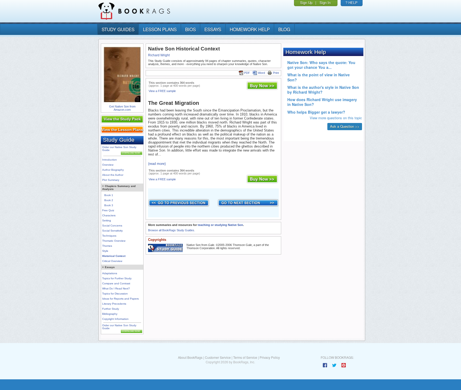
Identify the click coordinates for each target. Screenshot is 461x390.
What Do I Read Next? (116, 288)
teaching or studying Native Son (220, 224)
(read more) (157, 164)
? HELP (351, 2)
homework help (250, 29)
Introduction (109, 159)
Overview (107, 164)
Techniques (109, 235)
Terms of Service (245, 357)
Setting (106, 220)
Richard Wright (159, 55)
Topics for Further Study (117, 278)
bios (190, 29)
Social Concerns (112, 225)
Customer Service (218, 357)
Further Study (110, 308)
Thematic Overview (113, 240)
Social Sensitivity (112, 230)
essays (212, 29)
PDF (247, 72)
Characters (109, 215)
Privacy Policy (270, 357)
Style (105, 250)
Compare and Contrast (116, 283)
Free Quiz (108, 210)
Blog (284, 29)
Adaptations (109, 273)
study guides (118, 29)
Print (276, 72)
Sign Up (306, 2)
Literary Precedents (114, 303)
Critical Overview (112, 261)
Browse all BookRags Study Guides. (171, 230)
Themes (107, 245)
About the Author (112, 174)
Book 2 (108, 200)
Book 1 (108, 195)
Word (261, 72)
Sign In (325, 2)
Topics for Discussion (115, 293)
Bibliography (109, 313)
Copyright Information (115, 318)
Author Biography (113, 169)
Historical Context (113, 255)
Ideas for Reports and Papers (120, 298)
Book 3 (108, 205)
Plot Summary (110, 179)
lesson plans (160, 29)
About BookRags (190, 357)
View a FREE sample (162, 91)
